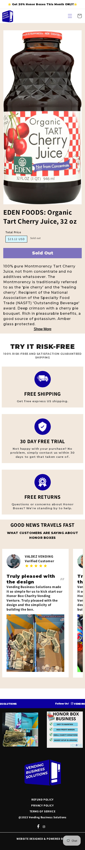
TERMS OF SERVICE (43, 811)
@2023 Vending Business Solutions (42, 817)
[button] (70, 16)
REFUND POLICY (42, 799)
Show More (42, 329)
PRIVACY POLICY (42, 805)
